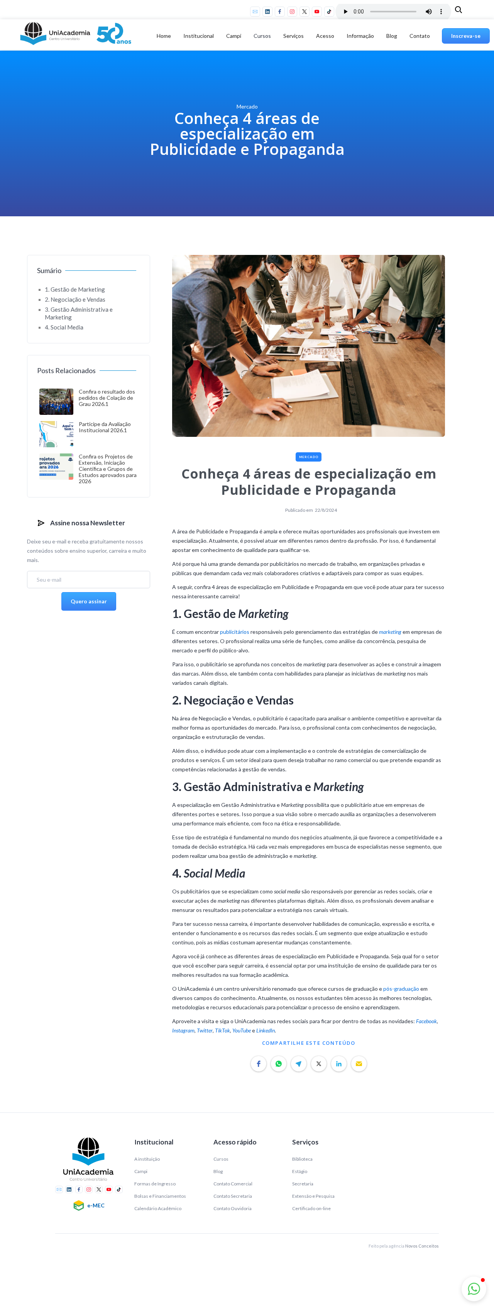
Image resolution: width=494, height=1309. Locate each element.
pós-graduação (401, 988)
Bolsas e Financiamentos (160, 1196)
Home (164, 35)
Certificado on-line (311, 1208)
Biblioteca (302, 1159)
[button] (198, 36)
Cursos (262, 35)
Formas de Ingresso (155, 1184)
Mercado (308, 457)
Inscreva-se (465, 35)
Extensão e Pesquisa (313, 1196)
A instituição (147, 1159)
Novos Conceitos (422, 1245)
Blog (391, 35)
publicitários (234, 631)
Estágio (299, 1171)
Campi (140, 1171)
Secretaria (302, 1184)
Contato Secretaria (232, 1196)
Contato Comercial (232, 1184)
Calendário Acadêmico (157, 1208)
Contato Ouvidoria (232, 1208)
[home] (77, 36)
